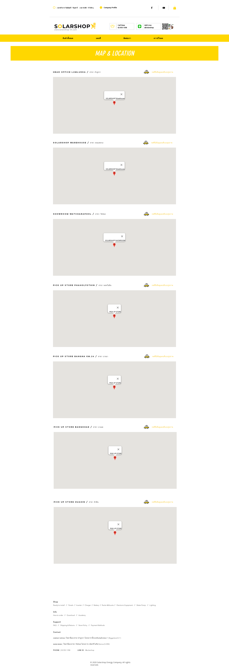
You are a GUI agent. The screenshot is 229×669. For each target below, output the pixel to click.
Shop (55, 601)
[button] (174, 7)
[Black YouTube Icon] (163, 7)
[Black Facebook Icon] (151, 7)
